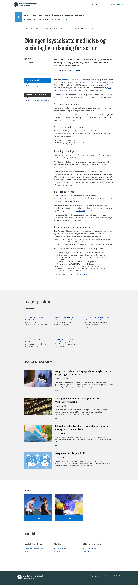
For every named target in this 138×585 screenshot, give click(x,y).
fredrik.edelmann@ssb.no (33, 548)
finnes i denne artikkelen (80, 274)
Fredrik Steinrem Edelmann (71, 70)
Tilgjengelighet (95, 576)
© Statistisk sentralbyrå (111, 576)
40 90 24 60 (28, 552)
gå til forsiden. (63, 19)
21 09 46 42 (87, 552)
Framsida (27, 28)
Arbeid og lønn (38, 28)
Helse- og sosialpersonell (35, 86)
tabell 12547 (80, 211)
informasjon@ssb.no (90, 548)
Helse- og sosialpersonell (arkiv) (37, 100)
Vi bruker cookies (117, 5)
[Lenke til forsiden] (25, 4)
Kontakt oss (83, 576)
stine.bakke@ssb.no (61, 548)
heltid (86, 198)
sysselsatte (64, 80)
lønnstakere (62, 196)
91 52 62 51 (58, 552)
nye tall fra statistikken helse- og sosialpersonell (96, 82)
